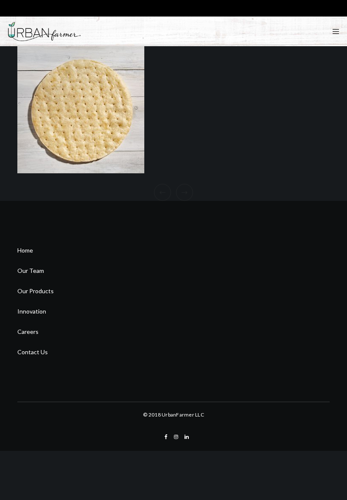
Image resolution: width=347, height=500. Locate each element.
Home (25, 250)
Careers (28, 331)
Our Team (30, 270)
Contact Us (32, 352)
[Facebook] (166, 436)
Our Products (35, 290)
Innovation (31, 311)
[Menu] (333, 31)
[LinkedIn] (187, 436)
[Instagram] (176, 436)
